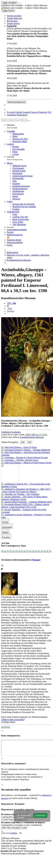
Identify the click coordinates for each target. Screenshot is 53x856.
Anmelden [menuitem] (11, 115)
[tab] (11, 303)
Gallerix (13, 833)
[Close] (29, 120)
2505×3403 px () (36, 434)
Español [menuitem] (26, 112)
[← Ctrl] (26, 462)
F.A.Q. (9, 848)
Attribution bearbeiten (11, 432)
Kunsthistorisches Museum (32, 437)
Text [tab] (9, 308)
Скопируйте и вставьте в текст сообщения (21, 825)
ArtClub (15, 158)
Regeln (20, 851)
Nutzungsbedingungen (34, 851)
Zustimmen (40, 815)
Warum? (36, 560)
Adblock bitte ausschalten (12, 719)
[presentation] (29, 313)
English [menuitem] (18, 112)
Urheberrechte (33, 853)
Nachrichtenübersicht (16, 102)
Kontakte (22, 848)
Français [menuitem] (34, 112)
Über (15, 848)
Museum (12, 126)
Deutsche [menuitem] (43, 112)
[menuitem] (49, 112)
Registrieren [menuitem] (22, 115)
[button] (14, 15)
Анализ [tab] (10, 311)
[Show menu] (19, 3)
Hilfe (3, 848)
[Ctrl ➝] (26, 486)
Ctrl (22, 442)
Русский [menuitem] (11, 112)
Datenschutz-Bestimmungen (14, 853)
